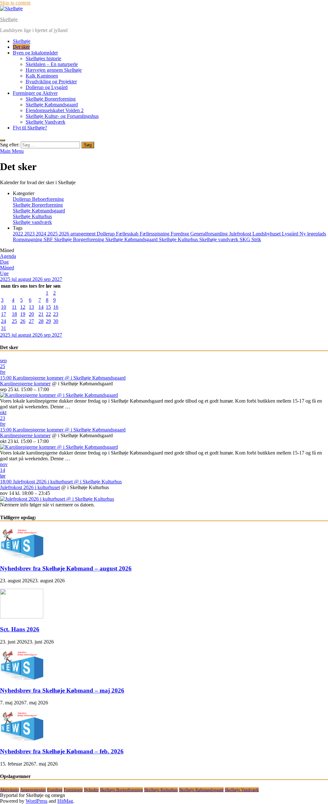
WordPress (36, 801)
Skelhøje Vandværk (45, 122)
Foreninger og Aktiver (35, 93)
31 (3, 328)
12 (22, 307)
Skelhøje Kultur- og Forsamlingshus (62, 116)
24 (3, 321)
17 (3, 314)
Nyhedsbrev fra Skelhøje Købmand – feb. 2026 (62, 751)
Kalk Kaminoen (42, 75)
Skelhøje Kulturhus (32, 216)
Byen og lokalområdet (35, 52)
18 (14, 314)
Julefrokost (240, 233)
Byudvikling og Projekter (51, 81)
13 (31, 307)
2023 (30, 233)
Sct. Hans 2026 (19, 629)
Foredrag (180, 233)
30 (55, 321)
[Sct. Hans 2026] (21, 616)
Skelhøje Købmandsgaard (52, 104)
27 (31, 321)
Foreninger (73, 789)
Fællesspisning (155, 233)
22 (48, 314)
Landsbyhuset (267, 233)
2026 (64, 233)
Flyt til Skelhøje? (30, 127)
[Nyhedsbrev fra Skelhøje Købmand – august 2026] (21, 556)
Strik (256, 239)
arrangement (83, 233)
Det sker (21, 47)
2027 (57, 279)
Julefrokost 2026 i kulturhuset (30, 487)
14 (41, 307)
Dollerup (106, 233)
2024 (41, 233)
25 (14, 321)
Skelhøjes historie (43, 58)
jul (15, 279)
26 (22, 321)
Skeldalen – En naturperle (52, 64)
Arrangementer (33, 789)
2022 (18, 233)
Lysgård (290, 233)
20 (31, 314)
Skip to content (15, 2)
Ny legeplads (312, 233)
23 (55, 314)
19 (22, 314)
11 (14, 307)
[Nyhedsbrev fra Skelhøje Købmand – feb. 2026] (21, 739)
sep (48, 279)
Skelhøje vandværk (32, 222)
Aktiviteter (9, 789)
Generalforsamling (209, 233)
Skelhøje (9, 19)
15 (48, 307)
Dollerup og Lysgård (47, 87)
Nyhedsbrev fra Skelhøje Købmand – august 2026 (66, 568)
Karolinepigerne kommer (25, 383)
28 (41, 321)
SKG (245, 239)
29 (48, 321)
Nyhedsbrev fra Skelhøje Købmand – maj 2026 (62, 690)
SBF (49, 239)
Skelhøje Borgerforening (51, 99)
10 (3, 307)
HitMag (65, 801)
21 (41, 314)
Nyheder (91, 789)
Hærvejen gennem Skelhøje (54, 70)
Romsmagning (28, 239)
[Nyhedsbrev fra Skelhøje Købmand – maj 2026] (21, 678)
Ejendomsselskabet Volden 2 (55, 110)
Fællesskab (128, 233)
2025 (53, 233)
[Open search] (2, 140)
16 (55, 307)
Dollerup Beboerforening (38, 199)
